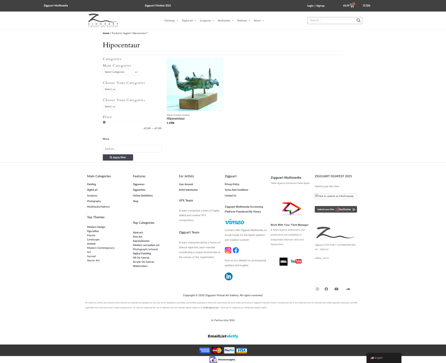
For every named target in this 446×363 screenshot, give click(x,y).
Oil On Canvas (141, 257)
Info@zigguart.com (211, 308)
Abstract (169, 115)
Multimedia (224, 20)
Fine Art (137, 237)
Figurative (93, 231)
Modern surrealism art (146, 245)
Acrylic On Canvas (143, 262)
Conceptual (177, 115)
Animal (91, 244)
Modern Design (96, 227)
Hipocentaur (176, 118)
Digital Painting (142, 253)
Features (242, 20)
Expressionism (141, 241)
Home (106, 33)
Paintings (169, 20)
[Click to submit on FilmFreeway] (336, 197)
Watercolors (140, 266)
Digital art (187, 20)
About (257, 20)
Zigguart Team (189, 232)
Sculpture (205, 20)
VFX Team (186, 200)
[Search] (358, 20)
